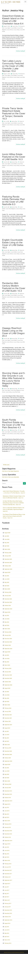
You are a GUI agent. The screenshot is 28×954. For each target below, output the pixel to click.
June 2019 (7, 810)
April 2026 (7, 546)
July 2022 (7, 691)
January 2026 (8, 556)
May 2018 (7, 853)
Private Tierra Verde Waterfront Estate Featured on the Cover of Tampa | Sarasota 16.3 (13, 113)
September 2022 (8, 685)
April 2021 (7, 741)
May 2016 (7, 933)
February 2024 (8, 632)
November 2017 (8, 873)
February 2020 (8, 784)
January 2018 (8, 867)
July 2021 (7, 731)
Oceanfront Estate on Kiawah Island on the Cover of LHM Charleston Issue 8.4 (13, 19)
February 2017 (8, 903)
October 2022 (8, 681)
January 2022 (8, 711)
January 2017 (8, 906)
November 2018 (8, 834)
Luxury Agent (7, 28)
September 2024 (8, 608)
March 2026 (7, 549)
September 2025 (8, 569)
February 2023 (8, 668)
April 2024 (7, 625)
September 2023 (8, 648)
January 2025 (8, 595)
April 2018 (7, 857)
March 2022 (7, 704)
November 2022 (8, 678)
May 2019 (7, 814)
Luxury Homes (10, 29)
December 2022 (8, 675)
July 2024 (7, 615)
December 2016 (8, 910)
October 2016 (8, 916)
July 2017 (7, 887)
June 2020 (7, 771)
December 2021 (8, 714)
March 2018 (7, 860)
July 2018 (7, 847)
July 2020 (7, 767)
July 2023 (7, 655)
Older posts (6, 464)
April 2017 (7, 896)
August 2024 (7, 612)
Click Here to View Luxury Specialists (10, 477)
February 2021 (8, 748)
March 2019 (7, 820)
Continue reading (20, 51)
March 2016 (7, 940)
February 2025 (8, 592)
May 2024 (7, 622)
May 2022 (7, 698)
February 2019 (8, 824)
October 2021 (8, 721)
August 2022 (7, 688)
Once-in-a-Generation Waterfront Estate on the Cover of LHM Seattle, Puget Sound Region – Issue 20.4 (13, 509)
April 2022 (7, 701)
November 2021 (8, 718)
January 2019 (8, 827)
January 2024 (8, 635)
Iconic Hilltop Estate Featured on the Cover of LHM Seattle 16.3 (13, 156)
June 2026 (7, 539)
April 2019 (7, 817)
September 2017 (8, 880)
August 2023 (7, 652)
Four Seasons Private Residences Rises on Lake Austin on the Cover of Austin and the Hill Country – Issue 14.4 (14, 516)
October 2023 (8, 645)
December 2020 (8, 751)
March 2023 (7, 665)
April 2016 (7, 936)
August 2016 (7, 923)
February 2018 (8, 863)
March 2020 (7, 781)
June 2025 (7, 579)
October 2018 (8, 837)
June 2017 (7, 890)
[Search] (24, 483)
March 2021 (7, 744)
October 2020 (8, 757)
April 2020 (7, 777)
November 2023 (8, 642)
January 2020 (8, 787)
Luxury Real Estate (16, 392)
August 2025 (7, 572)
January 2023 (8, 671)
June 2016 (7, 930)
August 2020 (7, 764)
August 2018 (7, 844)
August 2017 (7, 883)
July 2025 (7, 575)
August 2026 (7, 532)
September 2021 (8, 724)
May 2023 (7, 661)
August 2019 (7, 804)
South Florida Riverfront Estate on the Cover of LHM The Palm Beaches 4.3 (13, 423)
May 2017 (7, 893)
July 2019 (7, 807)
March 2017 (7, 900)
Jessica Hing (15, 26)
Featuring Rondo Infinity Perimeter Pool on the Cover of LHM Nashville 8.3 (13, 200)
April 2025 (7, 585)
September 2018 (8, 840)
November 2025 (8, 562)
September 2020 (8, 761)
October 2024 (8, 605)
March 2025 (7, 589)
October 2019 (8, 797)
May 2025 (7, 582)
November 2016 (8, 913)
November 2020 (8, 754)
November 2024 (8, 602)
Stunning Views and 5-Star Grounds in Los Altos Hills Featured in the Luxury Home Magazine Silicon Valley (13, 379)
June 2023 (7, 658)
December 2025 (8, 559)
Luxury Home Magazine (10, 208)
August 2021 (7, 728)
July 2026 (7, 536)
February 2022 (8, 708)
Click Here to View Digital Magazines (10, 471)
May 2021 (7, 738)
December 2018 (8, 830)
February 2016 (8, 943)
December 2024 (8, 599)
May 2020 (7, 774)
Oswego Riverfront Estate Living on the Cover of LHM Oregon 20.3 (13, 331)
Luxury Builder (14, 28)
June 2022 (7, 695)
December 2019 (8, 791)
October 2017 (8, 877)
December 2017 (8, 870)
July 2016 (7, 926)
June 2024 (7, 618)
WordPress (22, 952)
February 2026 (8, 552)
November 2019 (8, 794)
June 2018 (7, 850)
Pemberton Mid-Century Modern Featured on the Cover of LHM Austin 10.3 (13, 286)
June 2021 (7, 734)
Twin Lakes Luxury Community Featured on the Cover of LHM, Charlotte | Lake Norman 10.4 (13, 66)
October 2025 (8, 565)
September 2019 (8, 800)
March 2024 (7, 628)
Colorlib (13, 952)
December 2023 (8, 638)
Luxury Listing (16, 29)
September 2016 (8, 920)
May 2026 (7, 542)
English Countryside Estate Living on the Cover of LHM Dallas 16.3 (12, 243)
